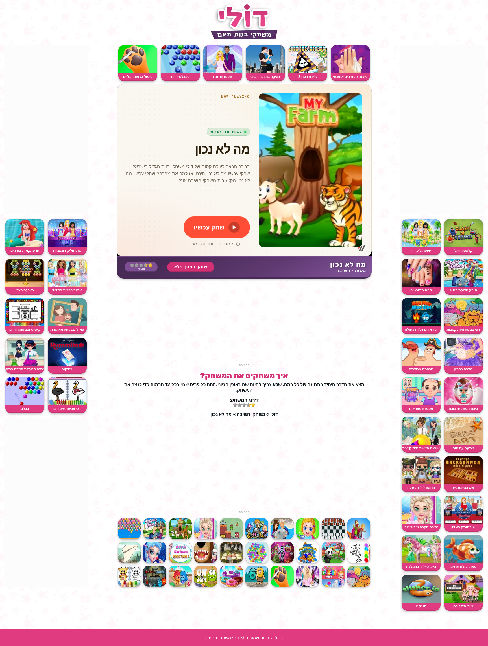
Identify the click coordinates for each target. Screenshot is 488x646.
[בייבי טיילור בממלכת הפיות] (421, 562)
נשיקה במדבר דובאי (265, 77)
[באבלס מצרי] (24, 285)
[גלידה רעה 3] (308, 72)
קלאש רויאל (463, 250)
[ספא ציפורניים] (421, 285)
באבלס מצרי (25, 290)
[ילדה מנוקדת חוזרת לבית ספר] (24, 364)
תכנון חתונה (222, 77)
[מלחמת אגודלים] (421, 364)
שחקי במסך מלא (190, 266)
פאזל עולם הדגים (463, 566)
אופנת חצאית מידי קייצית (421, 448)
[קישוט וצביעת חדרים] (24, 325)
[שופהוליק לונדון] (463, 522)
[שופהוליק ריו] (421, 246)
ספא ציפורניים (421, 290)
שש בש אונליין (463, 487)
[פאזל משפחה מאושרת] (67, 325)
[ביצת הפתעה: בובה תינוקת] (463, 404)
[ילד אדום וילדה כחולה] (421, 325)
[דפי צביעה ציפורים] (67, 404)
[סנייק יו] (421, 601)
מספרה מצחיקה (421, 408)
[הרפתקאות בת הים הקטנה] (24, 246)
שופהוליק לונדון (463, 527)
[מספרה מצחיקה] (421, 404)
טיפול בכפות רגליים (137, 77)
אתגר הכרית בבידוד (67, 290)
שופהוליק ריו (421, 250)
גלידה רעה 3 (307, 77)
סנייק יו (421, 606)
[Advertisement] (442, 129)
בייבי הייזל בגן (463, 606)
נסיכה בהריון (463, 369)
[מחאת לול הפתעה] (421, 483)
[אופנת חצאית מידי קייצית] (421, 443)
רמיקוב (67, 369)
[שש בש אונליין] (463, 483)
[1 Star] (150, 265)
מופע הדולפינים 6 (463, 290)
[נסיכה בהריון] (463, 364)
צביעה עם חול (463, 448)
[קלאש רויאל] (463, 246)
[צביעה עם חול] (463, 443)
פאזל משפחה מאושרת (67, 329)
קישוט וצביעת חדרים (24, 329)
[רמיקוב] (67, 364)
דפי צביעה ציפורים (67, 408)
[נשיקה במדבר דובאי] (265, 72)
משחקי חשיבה (351, 270)
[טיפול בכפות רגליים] (138, 72)
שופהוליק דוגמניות (67, 250)
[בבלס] (24, 404)
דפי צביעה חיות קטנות (463, 329)
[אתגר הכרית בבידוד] (67, 285)
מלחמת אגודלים (421, 369)
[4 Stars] (136, 265)
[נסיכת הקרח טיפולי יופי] (421, 522)
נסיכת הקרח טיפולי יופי (421, 527)
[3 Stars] (141, 265)
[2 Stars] (145, 265)
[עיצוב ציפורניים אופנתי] (350, 72)
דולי (274, 414)
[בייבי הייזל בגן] (463, 601)
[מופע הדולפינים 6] (463, 285)
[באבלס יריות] (180, 72)
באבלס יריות (180, 77)
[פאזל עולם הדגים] (463, 562)
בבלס (25, 408)
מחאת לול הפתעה (421, 487)
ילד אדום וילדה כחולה (421, 329)
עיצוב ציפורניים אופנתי (350, 77)
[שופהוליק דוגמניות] (67, 246)
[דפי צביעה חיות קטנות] (463, 325)
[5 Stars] (132, 265)
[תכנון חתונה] (223, 72)
